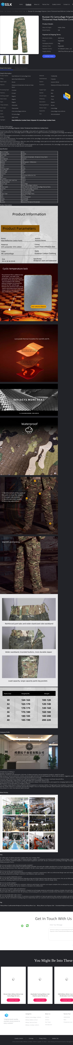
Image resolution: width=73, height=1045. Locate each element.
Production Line (68, 1022)
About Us (36, 4)
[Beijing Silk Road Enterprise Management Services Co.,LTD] (23, 926)
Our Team (48, 1022)
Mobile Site (55, 1038)
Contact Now (49, 56)
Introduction (48, 1024)
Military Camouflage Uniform (33, 1017)
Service (47, 1020)
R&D (65, 1020)
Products (28, 4)
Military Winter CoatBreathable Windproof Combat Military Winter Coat (18, 905)
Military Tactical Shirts (31, 1022)
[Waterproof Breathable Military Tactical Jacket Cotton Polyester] (13, 979)
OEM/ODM (67, 1017)
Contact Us (66, 4)
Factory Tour (45, 4)
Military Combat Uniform (32, 1025)
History (47, 1017)
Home (21, 4)
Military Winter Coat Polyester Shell (45, 905)
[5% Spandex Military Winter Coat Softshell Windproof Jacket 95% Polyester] (40, 979)
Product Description (21, 68)
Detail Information (5, 68)
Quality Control (56, 4)
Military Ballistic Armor (31, 1020)
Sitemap (31, 1038)
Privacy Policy (42, 1038)
